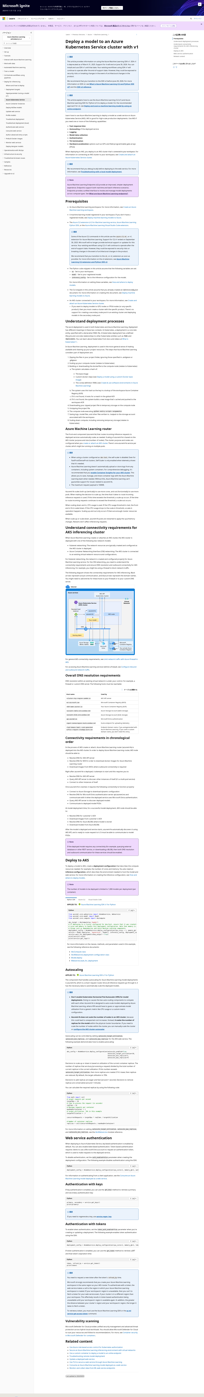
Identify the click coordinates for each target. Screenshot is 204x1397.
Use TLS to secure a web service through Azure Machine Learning (95, 1362)
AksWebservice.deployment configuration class (90, 955)
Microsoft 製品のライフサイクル (117, 26)
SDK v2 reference (84, 87)
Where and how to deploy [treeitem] (15, 85)
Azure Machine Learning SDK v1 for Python (98, 904)
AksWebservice (101, 1132)
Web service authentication (183, 54)
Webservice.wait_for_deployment (84, 961)
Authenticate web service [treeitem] (15, 127)
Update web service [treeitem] (13, 111)
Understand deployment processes (186, 41)
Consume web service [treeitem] (13, 131)
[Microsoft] (4, 18)
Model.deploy (76, 958)
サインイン (197, 18)
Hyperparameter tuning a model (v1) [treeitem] (17, 94)
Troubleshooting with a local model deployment (101, 172)
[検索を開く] (191, 19)
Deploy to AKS (178, 51)
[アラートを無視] (199, 4)
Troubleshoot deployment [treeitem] (15, 119)
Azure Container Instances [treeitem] (15, 104)
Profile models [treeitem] (11, 115)
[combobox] (17, 38)
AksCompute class (78, 952)
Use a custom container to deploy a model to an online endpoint (95, 1353)
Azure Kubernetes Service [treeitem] (15, 100)
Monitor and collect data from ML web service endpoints (92, 1368)
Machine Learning (100, 35)
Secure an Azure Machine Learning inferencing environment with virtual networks (102, 1350)
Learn (68, 35)
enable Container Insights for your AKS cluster (110, 473)
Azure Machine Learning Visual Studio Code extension (106, 225)
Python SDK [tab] (71, 900)
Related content (179, 56)
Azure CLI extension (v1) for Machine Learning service (94, 222)
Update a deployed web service (82, 1359)
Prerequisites (178, 39)
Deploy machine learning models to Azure (104, 218)
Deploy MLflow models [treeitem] (14, 107)
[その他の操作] (137, 34)
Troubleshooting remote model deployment (87, 1356)
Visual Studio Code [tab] (95, 900)
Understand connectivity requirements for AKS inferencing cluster (186, 46)
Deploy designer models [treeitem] (14, 146)
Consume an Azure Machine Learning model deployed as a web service (97, 1365)
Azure (90, 35)
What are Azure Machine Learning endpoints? (108, 193)
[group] (102, 926)
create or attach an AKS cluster (95, 443)
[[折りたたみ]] (31, 32)
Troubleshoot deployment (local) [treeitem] (17, 123)
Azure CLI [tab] (81, 900)
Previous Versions (78, 35)
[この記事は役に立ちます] (174, 67)
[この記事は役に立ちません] (176, 67)
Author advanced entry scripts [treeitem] (17, 135)
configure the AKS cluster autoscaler (89, 1029)
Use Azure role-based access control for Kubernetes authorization (96, 1347)
